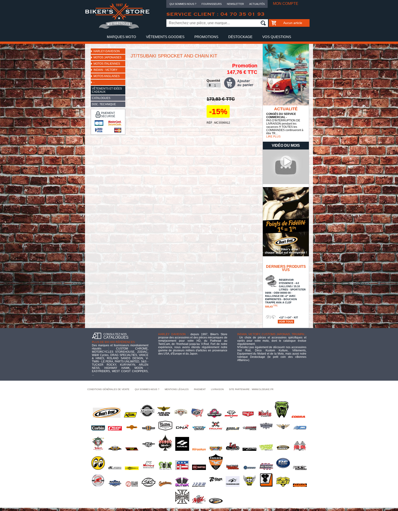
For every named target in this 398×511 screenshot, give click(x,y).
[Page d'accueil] (117, 28)
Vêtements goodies (165, 37)
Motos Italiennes (107, 63)
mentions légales (177, 389)
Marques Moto (121, 37)
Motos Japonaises (107, 57)
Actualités (257, 4)
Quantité (213, 80)
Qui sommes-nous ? (183, 4)
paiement (200, 389)
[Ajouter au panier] (240, 83)
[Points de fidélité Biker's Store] (286, 255)
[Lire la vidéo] (286, 183)
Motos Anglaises (107, 76)
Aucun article (292, 23)
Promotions (206, 37)
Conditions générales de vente (108, 389)
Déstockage (240, 37)
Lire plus (273, 136)
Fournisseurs (212, 4)
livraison (217, 389)
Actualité (286, 109)
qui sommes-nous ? (147, 389)
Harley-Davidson (107, 51)
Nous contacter (199, 46)
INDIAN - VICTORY (105, 70)
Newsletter (235, 4)
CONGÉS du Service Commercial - (281, 115)
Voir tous (286, 321)
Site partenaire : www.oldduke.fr (251, 389)
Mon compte (285, 4)
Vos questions (276, 37)
